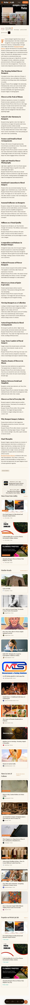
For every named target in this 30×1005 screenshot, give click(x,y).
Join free (25, 2)
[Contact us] (26, 1002)
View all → (26, 496)
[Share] (22, 1001)
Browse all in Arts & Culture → (20, 774)
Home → (26, 917)
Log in (19, 2)
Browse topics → (24, 570)
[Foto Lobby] (3, 29)
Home (2, 5)
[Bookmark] (18, 1001)
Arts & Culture (7, 5)
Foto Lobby (8, 28)
